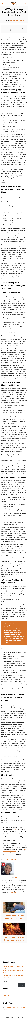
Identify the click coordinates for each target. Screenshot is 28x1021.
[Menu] (2, 3)
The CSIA (15, 829)
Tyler (15, 18)
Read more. (13, 892)
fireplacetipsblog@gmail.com (16, 1007)
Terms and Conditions (9, 998)
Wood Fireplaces (19, 20)
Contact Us (6, 1009)
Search (5, 981)
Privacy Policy (7, 995)
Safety (12, 20)
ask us (12, 816)
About (4, 992)
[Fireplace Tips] (14, 3)
